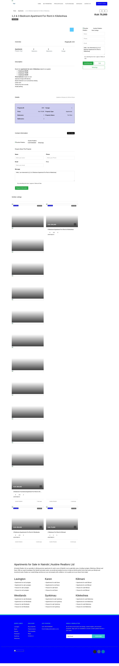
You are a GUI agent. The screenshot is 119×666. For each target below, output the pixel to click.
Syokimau (50, 595)
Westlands (20, 595)
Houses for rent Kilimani (83, 590)
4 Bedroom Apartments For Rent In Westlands (26, 532)
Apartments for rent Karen (53, 585)
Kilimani (80, 578)
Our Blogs (79, 3)
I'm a (47, 161)
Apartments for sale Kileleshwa (85, 599)
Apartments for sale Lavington (23, 585)
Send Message (88, 63)
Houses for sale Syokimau (53, 604)
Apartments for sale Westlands (23, 599)
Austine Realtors (18, 501)
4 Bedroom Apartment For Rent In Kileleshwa (61, 229)
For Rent (15, 19)
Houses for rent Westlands (22, 606)
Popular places (58, 3)
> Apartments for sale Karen (52, 582)
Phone (48, 154)
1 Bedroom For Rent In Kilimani (57, 532)
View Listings (71, 133)
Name (16, 154)
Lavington (20, 578)
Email (16, 161)
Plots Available (69, 3)
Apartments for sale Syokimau (54, 599)
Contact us (87, 3)
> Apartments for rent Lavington (22, 582)
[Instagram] (94, 651)
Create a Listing (101, 3)
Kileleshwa (82, 595)
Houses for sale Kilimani (83, 587)
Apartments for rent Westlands (23, 601)
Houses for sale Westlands (22, 604)
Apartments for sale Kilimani (84, 582)
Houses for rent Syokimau (53, 606)
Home (39, 3)
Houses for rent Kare (51, 590)
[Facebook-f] (99, 651)
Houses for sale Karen (52, 587)
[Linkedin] (103, 651)
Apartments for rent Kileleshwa (85, 601)
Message (17, 169)
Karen (48, 578)
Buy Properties (47, 3)
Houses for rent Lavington (22, 590)
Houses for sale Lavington (22, 587)
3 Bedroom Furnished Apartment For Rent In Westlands (29, 491)
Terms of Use (38, 183)
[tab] (72, 30)
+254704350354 (32, 142)
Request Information (21, 188)
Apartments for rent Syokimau (54, 601)
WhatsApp (41, 142)
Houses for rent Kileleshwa (84, 606)
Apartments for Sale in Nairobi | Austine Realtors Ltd (44, 564)
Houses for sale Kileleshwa (84, 604)
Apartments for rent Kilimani (84, 585)
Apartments (20, 10)
